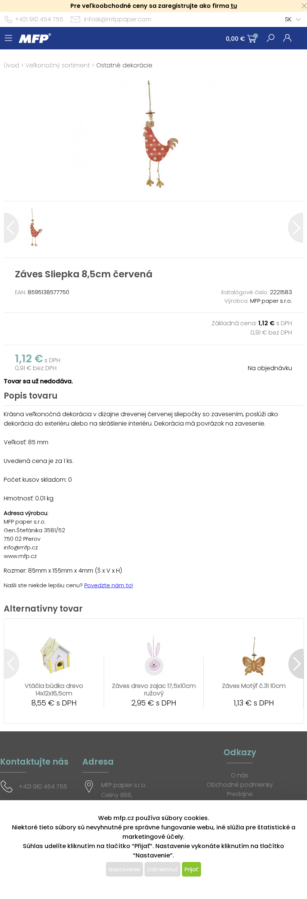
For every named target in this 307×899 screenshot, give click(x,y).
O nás (239, 775)
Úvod (11, 65)
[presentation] (11, 228)
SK (288, 19)
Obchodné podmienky (240, 784)
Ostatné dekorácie (124, 65)
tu (234, 5)
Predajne (240, 794)
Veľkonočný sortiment (57, 65)
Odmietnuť (162, 869)
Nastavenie (124, 869)
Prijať (191, 869)
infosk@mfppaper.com (117, 19)
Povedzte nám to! (108, 585)
